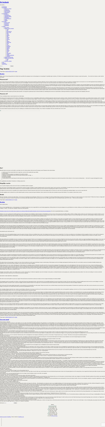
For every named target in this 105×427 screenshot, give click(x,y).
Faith (7, 36)
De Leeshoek (4, 7)
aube (7, 30)
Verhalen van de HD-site (8, 57)
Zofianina (8, 56)
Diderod (8, 35)
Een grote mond (4, 319)
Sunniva (8, 50)
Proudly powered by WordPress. (5, 416)
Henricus (8, 39)
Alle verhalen (6, 27)
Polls (3, 62)
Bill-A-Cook (9, 32)
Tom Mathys (9, 53)
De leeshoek (4, 2)
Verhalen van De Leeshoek (9, 28)
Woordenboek (6, 12)
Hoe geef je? (6, 23)
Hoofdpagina (4, 6)
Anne (7, 59)
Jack (7, 40)
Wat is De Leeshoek (7, 8)
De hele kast (6, 14)
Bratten (2, 74)
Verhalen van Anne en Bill (9, 58)
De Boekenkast (4, 13)
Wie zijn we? (6, 9)
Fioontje (8, 37)
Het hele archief (7, 22)
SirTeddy (8, 47)
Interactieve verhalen (8, 61)
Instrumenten (6, 17)
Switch (8, 51)
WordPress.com (21, 416)
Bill (7, 60)
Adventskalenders (7, 15)
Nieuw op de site (7, 11)
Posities (5, 19)
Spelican (8, 48)
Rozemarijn (9, 46)
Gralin (8, 38)
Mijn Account (4, 64)
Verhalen (3, 26)
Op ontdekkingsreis (7, 18)
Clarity (8, 34)
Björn (8, 33)
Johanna (8, 41)
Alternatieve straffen (7, 16)
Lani (7, 44)
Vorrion (8, 54)
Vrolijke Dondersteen (10, 55)
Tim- (7, 52)
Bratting (2, 202)
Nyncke (8, 45)
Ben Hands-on (9, 31)
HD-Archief (4, 21)
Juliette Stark (9, 42)
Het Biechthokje (7, 10)
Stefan (8, 49)
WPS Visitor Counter (54, 415)
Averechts (4, 63)
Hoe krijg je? (6, 24)
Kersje (8, 43)
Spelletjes (6, 20)
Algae (8, 29)
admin (16, 71)
